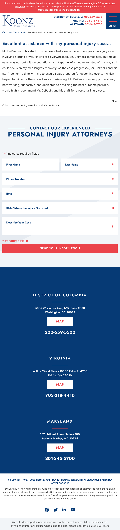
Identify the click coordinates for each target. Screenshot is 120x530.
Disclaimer (93, 479)
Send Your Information (60, 248)
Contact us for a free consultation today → (60, 9)
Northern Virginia (73, 3)
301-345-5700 (93, 24)
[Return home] (3, 32)
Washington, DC (92, 3)
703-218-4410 (93, 20)
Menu (113, 26)
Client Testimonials (16, 32)
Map (60, 321)
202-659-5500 (93, 16)
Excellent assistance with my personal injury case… (56, 43)
